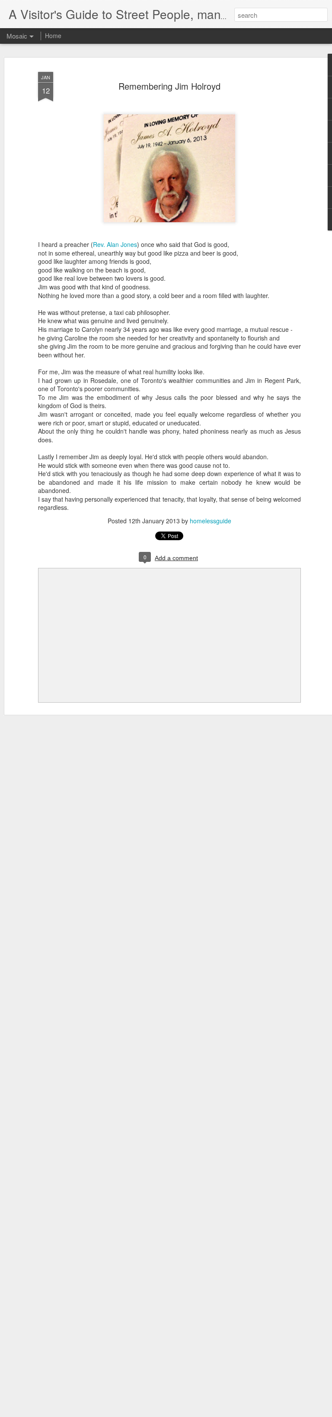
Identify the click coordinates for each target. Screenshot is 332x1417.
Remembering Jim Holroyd (169, 86)
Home (53, 35)
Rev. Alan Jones (115, 244)
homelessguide (210, 520)
